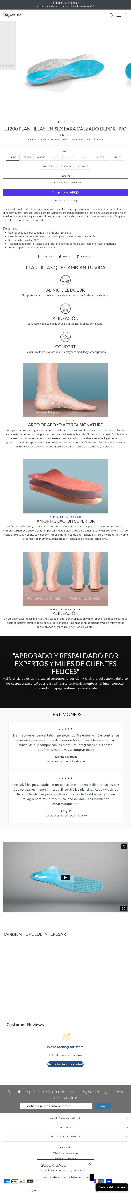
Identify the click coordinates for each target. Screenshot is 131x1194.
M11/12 (118, 157)
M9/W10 (85, 157)
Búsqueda (65, 1147)
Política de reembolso (65, 1158)
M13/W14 (65, 166)
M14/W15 (82, 166)
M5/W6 (27, 157)
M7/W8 (56, 157)
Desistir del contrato (112, 1187)
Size (65, 151)
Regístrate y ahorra (65, 1136)
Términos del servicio (65, 1153)
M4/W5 (13, 157)
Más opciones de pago (65, 200)
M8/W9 (70, 157)
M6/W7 (41, 157)
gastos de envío (59, 139)
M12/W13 (48, 166)
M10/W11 (102, 157)
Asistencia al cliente (65, 1118)
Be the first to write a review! (65, 1064)
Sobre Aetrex (65, 1127)
